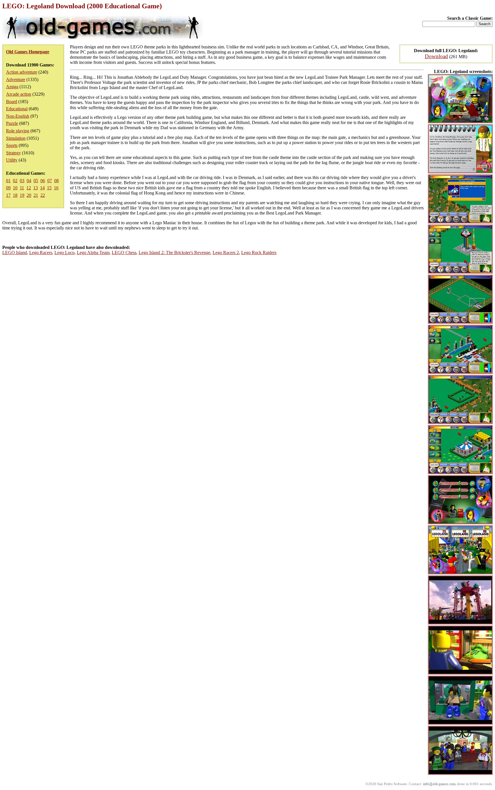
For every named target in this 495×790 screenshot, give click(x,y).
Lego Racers (40, 252)
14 (42, 187)
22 (42, 195)
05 (36, 180)
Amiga (12, 86)
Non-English (17, 116)
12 (28, 187)
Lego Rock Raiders (258, 252)
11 (22, 187)
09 (8, 187)
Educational (17, 108)
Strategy (13, 152)
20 (29, 195)
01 (8, 180)
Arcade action (18, 94)
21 (36, 195)
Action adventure (21, 72)
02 (15, 180)
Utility (11, 160)
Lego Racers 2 (226, 252)
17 (8, 195)
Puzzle (12, 123)
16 (56, 187)
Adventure (15, 79)
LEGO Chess (124, 252)
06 (42, 180)
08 (56, 180)
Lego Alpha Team (93, 252)
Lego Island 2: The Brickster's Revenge (174, 252)
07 (49, 180)
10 (15, 187)
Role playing (17, 130)
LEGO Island (14, 252)
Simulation (15, 138)
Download (436, 56)
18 (15, 195)
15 (49, 187)
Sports (11, 145)
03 (22, 180)
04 (29, 180)
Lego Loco (64, 252)
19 (22, 195)
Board (11, 101)
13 (35, 187)
